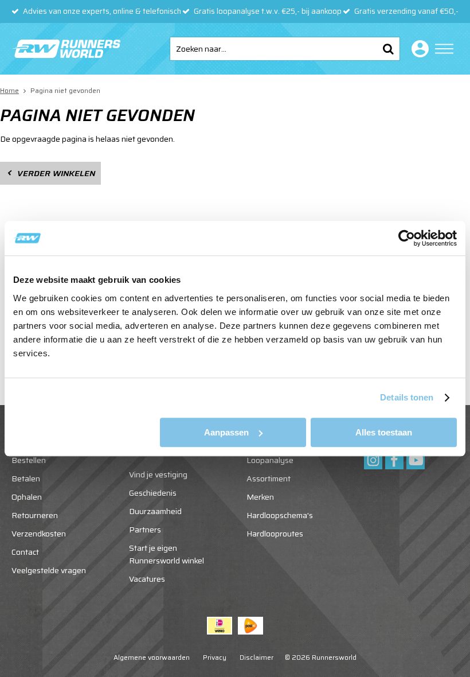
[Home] (65, 48)
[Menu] (444, 48)
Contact (25, 552)
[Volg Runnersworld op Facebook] (394, 460)
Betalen (25, 478)
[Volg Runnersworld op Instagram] (373, 460)
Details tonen (406, 397)
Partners (145, 529)
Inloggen (418, 48)
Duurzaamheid (155, 511)
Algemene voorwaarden (151, 657)
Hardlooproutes (274, 533)
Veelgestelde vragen (48, 570)
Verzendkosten (38, 533)
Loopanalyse (269, 460)
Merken (260, 497)
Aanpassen (226, 432)
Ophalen (26, 497)
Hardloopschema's (279, 515)
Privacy (214, 657)
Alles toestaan (383, 432)
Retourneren (34, 515)
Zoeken (388, 48)
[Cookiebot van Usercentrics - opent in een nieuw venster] (407, 238)
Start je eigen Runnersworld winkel (166, 554)
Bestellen (28, 460)
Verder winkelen (56, 173)
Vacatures (147, 579)
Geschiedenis (153, 493)
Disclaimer (256, 657)
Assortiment (268, 478)
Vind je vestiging (158, 474)
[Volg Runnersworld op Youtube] (415, 460)
